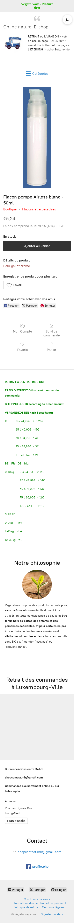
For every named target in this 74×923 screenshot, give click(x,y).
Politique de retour (26, 907)
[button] (15, 285)
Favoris (22, 350)
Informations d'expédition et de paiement (39, 903)
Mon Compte (22, 331)
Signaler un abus (52, 914)
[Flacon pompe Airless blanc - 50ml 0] (37, 137)
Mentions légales (53, 907)
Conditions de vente (37, 899)
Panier (51, 350)
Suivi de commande (51, 333)
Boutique (10, 209)
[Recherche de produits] (67, 19)
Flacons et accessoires (39, 209)
